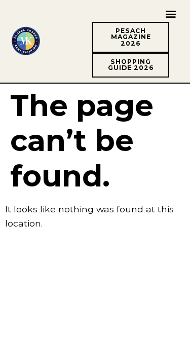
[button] (171, 13)
